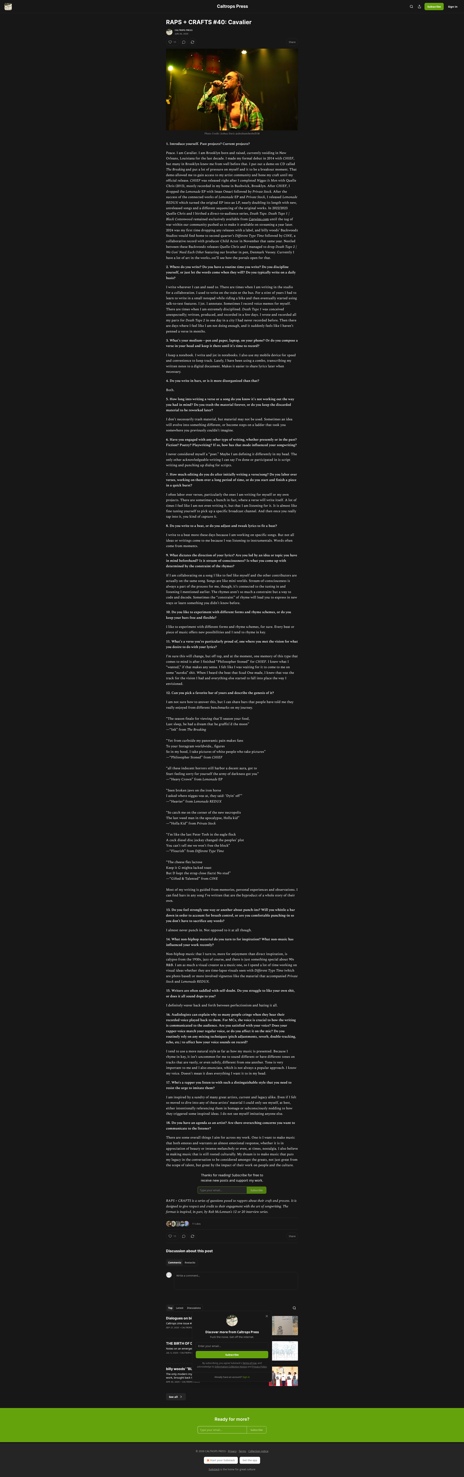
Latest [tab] (179, 1308)
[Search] (411, 6)
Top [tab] (170, 1308)
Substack (214, 1469)
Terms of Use (249, 1363)
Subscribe (434, 6)
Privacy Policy (259, 1366)
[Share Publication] (419, 6)
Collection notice (258, 1451)
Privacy (232, 1451)
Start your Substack (222, 1460)
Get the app (250, 1460)
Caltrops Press (183, 30)
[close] (267, 1316)
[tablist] (181, 1262)
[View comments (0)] (183, 42)
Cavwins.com (259, 219)
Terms (242, 1451)
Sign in (452, 6)
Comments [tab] (174, 1262)
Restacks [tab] (190, 1262)
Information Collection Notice (231, 1366)
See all (173, 1397)
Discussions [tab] (194, 1308)
